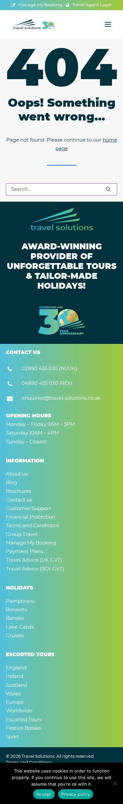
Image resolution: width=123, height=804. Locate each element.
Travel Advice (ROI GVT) (35, 569)
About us (17, 474)
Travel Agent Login (92, 5)
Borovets (16, 609)
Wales (13, 693)
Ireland (14, 676)
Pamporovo (20, 601)
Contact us (19, 500)
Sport (12, 736)
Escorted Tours (24, 719)
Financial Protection (30, 517)
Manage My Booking (40, 5)
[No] (115, 783)
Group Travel (21, 534)
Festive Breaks (23, 728)
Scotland (16, 685)
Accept (43, 794)
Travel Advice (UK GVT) (34, 560)
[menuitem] (36, 5)
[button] (108, 24)
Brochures (18, 491)
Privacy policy (75, 794)
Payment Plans (24, 551)
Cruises (15, 635)
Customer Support (28, 508)
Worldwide (19, 710)
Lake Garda (20, 627)
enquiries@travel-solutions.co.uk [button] (61, 398)
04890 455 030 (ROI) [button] (47, 383)
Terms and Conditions (32, 525)
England (16, 667)
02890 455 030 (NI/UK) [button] (49, 368)
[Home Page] (62, 219)
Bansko (15, 618)
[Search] (61, 189)
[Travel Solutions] (34, 24)
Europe (15, 702)
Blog (11, 482)
